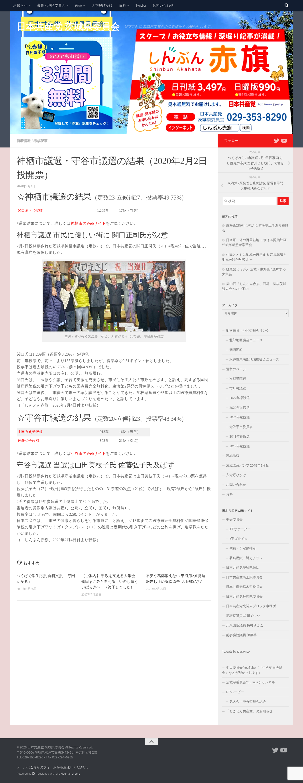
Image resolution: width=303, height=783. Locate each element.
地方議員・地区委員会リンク (247, 331)
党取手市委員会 (241, 427)
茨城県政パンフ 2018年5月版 (247, 465)
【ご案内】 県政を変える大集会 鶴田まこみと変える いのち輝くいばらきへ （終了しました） (110, 581)
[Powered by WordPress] (33, 773)
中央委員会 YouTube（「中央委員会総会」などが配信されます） (252, 670)
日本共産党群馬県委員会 (244, 597)
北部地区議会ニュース (246, 340)
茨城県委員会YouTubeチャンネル (250, 682)
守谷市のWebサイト (88, 453)
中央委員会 (234, 519)
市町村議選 (237, 388)
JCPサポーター (240, 529)
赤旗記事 (40, 141)
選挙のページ (236, 369)
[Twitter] (276, 140)
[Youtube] (283, 140)
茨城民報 (232, 456)
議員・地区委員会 (51, 5)
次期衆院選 (237, 379)
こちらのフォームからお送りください (58, 767)
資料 (122, 5)
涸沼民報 (236, 350)
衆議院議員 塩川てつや (243, 616)
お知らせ (20, 5)
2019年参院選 (239, 436)
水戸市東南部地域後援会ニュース (254, 359)
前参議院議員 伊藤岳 (241, 635)
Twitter (141, 5)
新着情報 (24, 141)
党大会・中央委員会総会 (247, 702)
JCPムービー (235, 692)
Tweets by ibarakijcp (236, 651)
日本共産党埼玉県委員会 (244, 577)
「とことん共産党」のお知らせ (249, 711)
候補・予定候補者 (242, 548)
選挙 (78, 5)
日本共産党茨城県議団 (242, 568)
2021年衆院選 (239, 417)
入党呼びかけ (102, 5)
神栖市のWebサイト (88, 223)
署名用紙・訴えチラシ (246, 558)
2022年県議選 (239, 398)
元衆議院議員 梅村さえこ (244, 625)
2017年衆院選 (239, 446)
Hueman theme (70, 773)
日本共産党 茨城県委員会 (68, 26)
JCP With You (238, 539)
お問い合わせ (163, 5)
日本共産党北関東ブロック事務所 (251, 606)
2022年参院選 (239, 408)
